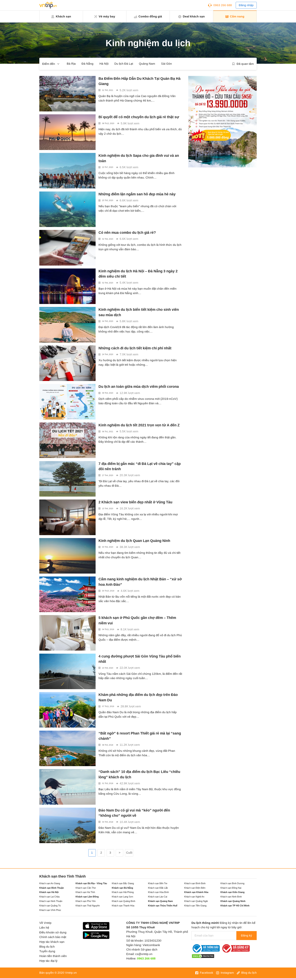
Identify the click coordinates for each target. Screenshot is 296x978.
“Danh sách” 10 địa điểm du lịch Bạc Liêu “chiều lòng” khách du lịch (139, 774)
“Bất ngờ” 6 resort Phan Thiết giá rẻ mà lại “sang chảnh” (140, 736)
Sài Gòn (166, 63)
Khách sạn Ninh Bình (231, 896)
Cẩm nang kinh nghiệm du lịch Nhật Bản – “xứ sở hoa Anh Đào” (140, 582)
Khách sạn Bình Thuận (51, 887)
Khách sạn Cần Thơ (86, 887)
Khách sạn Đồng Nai (230, 887)
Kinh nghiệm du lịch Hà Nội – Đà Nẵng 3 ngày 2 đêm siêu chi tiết (138, 274)
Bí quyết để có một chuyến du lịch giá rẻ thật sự (139, 117)
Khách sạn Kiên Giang (232, 892)
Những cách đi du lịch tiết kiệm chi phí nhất (135, 348)
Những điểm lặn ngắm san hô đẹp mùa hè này (137, 194)
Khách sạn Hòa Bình (158, 892)
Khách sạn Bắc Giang (123, 883)
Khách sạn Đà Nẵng (122, 887)
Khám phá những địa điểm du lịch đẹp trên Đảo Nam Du (138, 697)
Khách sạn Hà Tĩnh (85, 892)
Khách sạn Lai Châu (49, 896)
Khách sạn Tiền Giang (195, 905)
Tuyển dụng (47, 951)
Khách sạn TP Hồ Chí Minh (234, 905)
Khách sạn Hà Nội (49, 892)
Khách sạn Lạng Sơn (122, 896)
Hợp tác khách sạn (51, 941)
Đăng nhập (246, 5)
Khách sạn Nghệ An (194, 896)
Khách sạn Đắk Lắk (158, 887)
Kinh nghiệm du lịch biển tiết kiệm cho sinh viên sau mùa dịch (139, 312)
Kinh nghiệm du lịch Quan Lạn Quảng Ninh (134, 541)
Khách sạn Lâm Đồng (87, 896)
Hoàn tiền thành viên (53, 956)
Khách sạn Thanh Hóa (123, 905)
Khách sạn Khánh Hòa (196, 892)
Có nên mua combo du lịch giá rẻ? (127, 233)
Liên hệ (44, 927)
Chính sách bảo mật (52, 937)
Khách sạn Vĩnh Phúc (50, 910)
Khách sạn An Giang (49, 883)
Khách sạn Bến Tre (157, 883)
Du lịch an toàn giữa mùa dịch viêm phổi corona (139, 387)
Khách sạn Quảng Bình (123, 901)
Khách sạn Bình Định (195, 883)
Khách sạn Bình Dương (232, 883)
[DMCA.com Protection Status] (203, 955)
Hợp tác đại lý (48, 960)
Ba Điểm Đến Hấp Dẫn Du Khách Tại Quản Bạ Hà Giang (140, 81)
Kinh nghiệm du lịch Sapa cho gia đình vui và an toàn (139, 158)
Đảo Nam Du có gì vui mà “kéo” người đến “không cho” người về (134, 813)
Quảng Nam (147, 63)
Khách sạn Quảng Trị (50, 905)
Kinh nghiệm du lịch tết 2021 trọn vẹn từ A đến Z (139, 425)
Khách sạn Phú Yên (86, 901)
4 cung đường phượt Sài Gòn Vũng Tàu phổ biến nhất (140, 659)
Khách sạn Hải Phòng (123, 892)
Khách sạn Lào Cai (157, 896)
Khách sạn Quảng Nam (160, 901)
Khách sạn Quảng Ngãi (196, 901)
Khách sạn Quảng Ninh (232, 901)
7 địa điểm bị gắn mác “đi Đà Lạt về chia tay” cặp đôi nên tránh (140, 466)
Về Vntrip (45, 922)
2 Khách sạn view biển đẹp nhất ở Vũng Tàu (135, 502)
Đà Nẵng (87, 63)
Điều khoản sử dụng (52, 932)
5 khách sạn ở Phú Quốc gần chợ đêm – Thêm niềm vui (137, 620)
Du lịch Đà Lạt (123, 63)
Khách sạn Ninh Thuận (50, 901)
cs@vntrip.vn (143, 954)
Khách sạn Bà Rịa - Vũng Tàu (91, 883)
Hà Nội (104, 63)
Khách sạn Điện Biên (194, 887)
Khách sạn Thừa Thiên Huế (162, 905)
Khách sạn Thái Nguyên (88, 905)
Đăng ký (246, 935)
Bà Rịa (71, 63)
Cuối (129, 852)
